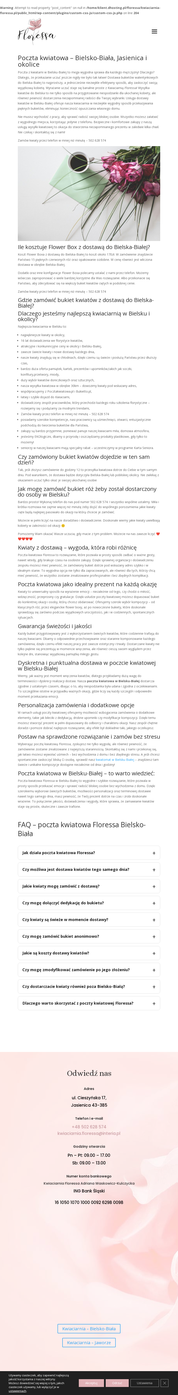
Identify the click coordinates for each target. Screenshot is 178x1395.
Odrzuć (117, 1383)
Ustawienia (144, 1383)
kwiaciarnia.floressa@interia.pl (89, 1133)
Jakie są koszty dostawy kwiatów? (55, 953)
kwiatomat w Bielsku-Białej (115, 760)
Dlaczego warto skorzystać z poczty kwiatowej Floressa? (78, 1003)
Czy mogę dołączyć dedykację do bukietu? (63, 902)
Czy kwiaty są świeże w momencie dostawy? (65, 919)
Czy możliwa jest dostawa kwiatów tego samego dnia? (75, 869)
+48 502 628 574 (89, 1127)
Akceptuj (91, 1383)
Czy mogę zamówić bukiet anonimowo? (60, 936)
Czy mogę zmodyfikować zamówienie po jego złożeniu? (76, 969)
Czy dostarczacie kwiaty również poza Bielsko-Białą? (73, 986)
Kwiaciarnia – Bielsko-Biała (89, 1329)
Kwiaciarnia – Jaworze (89, 1342)
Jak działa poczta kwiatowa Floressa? (58, 852)
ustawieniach (17, 1391)
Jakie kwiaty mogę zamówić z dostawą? (61, 886)
